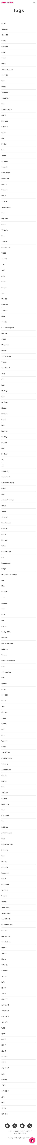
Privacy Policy (19, 1131)
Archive (28, 1131)
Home (10, 1131)
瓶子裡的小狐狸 (7, 3)
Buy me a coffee (19, 1133)
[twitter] (7, 1126)
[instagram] (15, 1126)
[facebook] (22, 1126)
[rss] (30, 1126)
